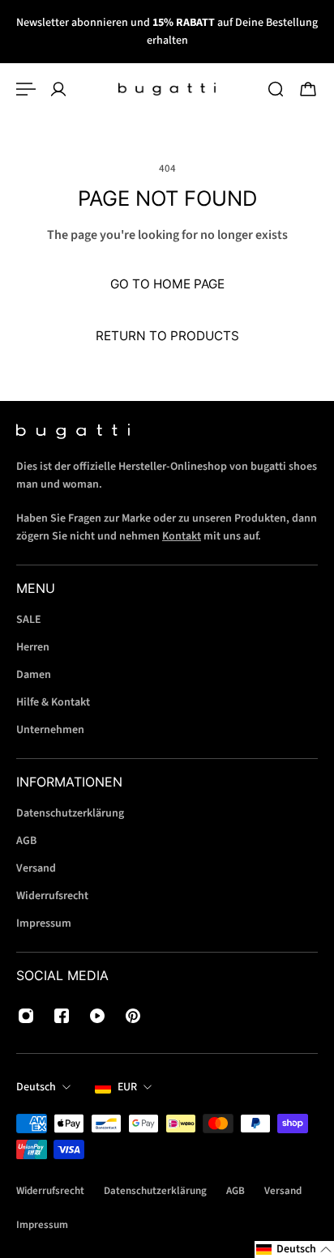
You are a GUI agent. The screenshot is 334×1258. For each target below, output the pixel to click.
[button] (294, 1249)
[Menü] (26, 89)
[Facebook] (61, 1016)
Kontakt (181, 536)
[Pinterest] (133, 1016)
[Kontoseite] (58, 89)
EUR (127, 1087)
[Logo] (167, 89)
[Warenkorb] (308, 89)
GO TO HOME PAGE (167, 284)
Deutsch (36, 1087)
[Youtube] (97, 1016)
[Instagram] (26, 1016)
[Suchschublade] (275, 89)
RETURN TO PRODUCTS (167, 335)
